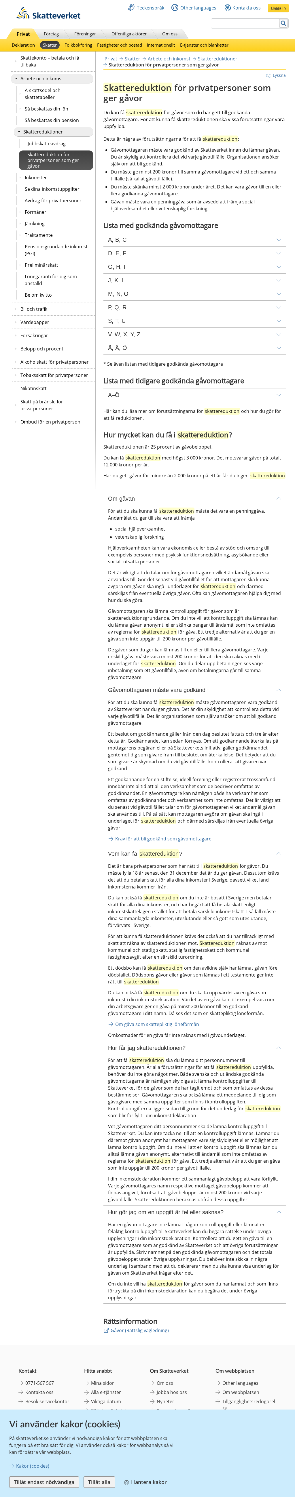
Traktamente (39, 235)
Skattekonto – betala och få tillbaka (49, 61)
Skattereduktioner (43, 132)
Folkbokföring (78, 45)
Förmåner (35, 212)
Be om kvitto (38, 295)
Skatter (50, 45)
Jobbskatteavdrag (47, 143)
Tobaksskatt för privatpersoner (54, 375)
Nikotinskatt (33, 388)
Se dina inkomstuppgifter (52, 189)
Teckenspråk (150, 8)
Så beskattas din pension (52, 120)
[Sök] (283, 23)
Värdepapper (34, 322)
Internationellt (161, 45)
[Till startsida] (48, 17)
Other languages (198, 8)
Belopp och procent (41, 349)
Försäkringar (34, 335)
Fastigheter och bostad (119, 45)
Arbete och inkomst (41, 78)
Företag (51, 34)
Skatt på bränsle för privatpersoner (41, 405)
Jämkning (35, 223)
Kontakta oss (246, 8)
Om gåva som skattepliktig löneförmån (157, 1024)
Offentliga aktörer (129, 34)
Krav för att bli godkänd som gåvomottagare (163, 839)
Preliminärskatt (41, 265)
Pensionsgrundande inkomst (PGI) (56, 250)
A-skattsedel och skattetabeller (42, 93)
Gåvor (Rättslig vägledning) (140, 1330)
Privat (23, 34)
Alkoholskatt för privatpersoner (54, 362)
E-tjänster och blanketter (204, 45)
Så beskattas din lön (46, 109)
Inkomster (36, 177)
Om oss (169, 34)
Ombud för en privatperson (50, 422)
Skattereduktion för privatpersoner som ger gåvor (53, 160)
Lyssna (279, 75)
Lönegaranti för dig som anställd (51, 280)
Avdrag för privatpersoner (53, 200)
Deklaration (23, 45)
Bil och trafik (33, 309)
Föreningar (85, 34)
